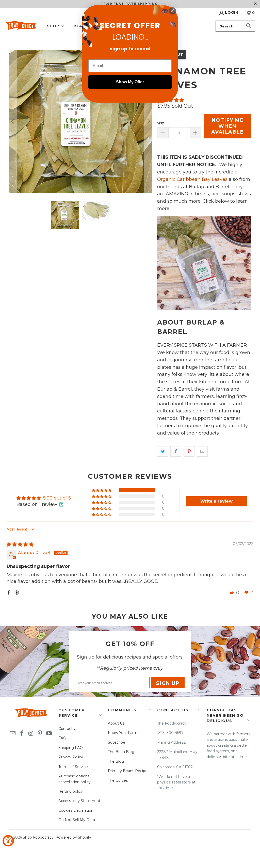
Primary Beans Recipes (128, 770)
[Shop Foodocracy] (21, 26)
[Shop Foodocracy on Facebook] (22, 733)
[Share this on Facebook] (175, 451)
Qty (160, 123)
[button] (55, 26)
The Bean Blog (121, 751)
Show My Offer (130, 82)
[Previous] (13, 121)
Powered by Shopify (73, 837)
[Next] (148, 121)
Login (231, 12)
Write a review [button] (216, 501)
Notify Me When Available (227, 126)
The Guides (118, 780)
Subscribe (116, 742)
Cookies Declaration (75, 810)
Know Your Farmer (124, 732)
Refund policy (70, 791)
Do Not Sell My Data (76, 820)
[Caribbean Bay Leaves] (204, 308)
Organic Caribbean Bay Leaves (192, 179)
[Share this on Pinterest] (189, 451)
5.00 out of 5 (57, 498)
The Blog (116, 761)
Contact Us (68, 728)
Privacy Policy (70, 757)
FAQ (62, 738)
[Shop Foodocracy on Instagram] (31, 733)
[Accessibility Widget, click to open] (8, 840)
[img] (20, 544)
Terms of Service (73, 766)
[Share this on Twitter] (162, 451)
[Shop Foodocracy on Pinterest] (40, 733)
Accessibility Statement (79, 800)
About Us (116, 723)
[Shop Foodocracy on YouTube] (49, 733)
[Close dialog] (172, 11)
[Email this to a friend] (202, 451)
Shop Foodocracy (38, 837)
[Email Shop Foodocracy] (13, 733)
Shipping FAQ (70, 747)
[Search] (248, 26)
